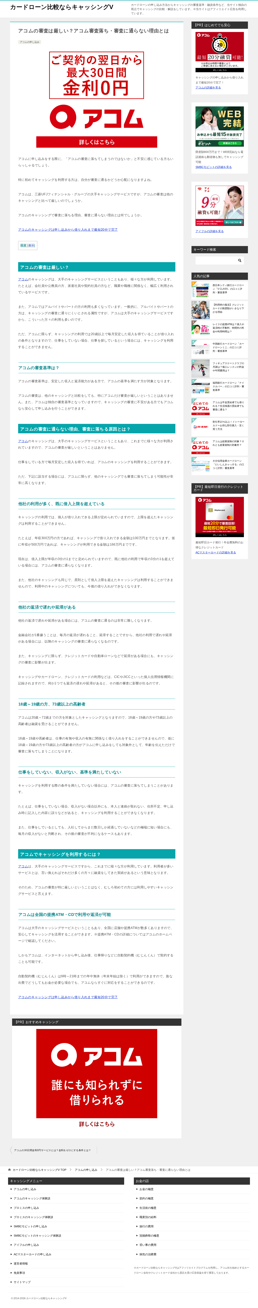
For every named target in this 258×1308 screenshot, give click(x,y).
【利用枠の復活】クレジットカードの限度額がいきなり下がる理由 (228, 308)
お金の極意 (146, 1189)
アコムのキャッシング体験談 (32, 1198)
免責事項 (19, 1272)
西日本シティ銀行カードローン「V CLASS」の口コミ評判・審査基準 (228, 289)
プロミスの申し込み (26, 1207)
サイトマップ (22, 1282)
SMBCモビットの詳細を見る (214, 167)
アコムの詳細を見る (208, 87)
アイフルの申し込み (26, 1244)
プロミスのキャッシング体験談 (33, 1217)
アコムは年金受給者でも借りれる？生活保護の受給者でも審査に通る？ (228, 406)
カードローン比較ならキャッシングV (61, 7)
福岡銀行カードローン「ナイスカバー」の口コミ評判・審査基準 (228, 386)
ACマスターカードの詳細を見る (216, 552)
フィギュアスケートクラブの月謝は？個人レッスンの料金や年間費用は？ (228, 367)
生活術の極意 (147, 1207)
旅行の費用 (146, 1226)
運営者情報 (21, 1263)
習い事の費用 (147, 1244)
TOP (39, 1169)
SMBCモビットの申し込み (30, 1226)
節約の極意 (146, 1198)
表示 (31, 245)
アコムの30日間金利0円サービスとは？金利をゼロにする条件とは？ (52, 1150)
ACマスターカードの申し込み (32, 1254)
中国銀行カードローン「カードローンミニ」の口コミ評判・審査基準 (228, 347)
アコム (23, 279)
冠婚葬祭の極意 (149, 1235)
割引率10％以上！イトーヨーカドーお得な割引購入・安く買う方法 (228, 425)
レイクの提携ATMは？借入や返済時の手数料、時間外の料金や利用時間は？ (228, 328)
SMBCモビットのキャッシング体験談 (37, 1235)
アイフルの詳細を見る (210, 231)
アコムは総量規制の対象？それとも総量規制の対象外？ (228, 443)
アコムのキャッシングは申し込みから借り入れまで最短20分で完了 (68, 229)
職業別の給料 (147, 1217)
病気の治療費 (147, 1254)
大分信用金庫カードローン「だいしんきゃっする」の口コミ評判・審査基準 (228, 464)
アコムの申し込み (29, 42)
